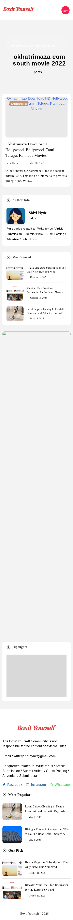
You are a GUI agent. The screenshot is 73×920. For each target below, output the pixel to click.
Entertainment (19, 103)
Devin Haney (11, 163)
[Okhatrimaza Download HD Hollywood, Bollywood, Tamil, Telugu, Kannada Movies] (36, 117)
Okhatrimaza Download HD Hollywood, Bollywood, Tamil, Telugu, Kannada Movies (31, 150)
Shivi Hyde (38, 213)
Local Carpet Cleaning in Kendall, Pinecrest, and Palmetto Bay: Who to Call (45, 313)
